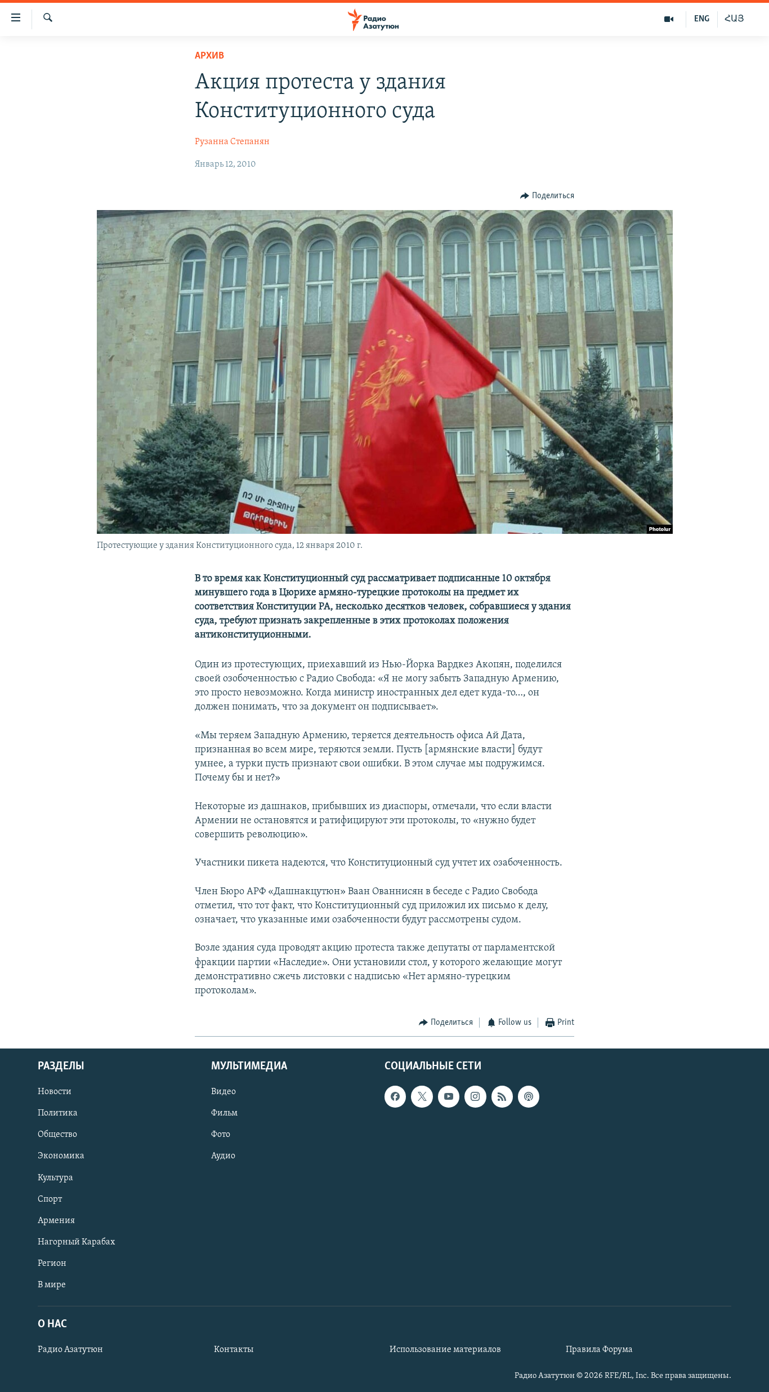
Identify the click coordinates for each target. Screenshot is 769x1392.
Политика (58, 1113)
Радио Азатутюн (70, 1349)
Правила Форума (599, 1349)
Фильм (224, 1113)
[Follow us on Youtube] (448, 1096)
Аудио (223, 1156)
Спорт (50, 1198)
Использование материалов (445, 1349)
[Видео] (669, 19)
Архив (209, 56)
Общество (57, 1134)
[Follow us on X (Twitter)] (421, 1096)
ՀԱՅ (734, 19)
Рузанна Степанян (232, 141)
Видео (223, 1091)
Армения (56, 1220)
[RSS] (502, 1096)
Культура (55, 1177)
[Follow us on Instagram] (475, 1096)
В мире (52, 1284)
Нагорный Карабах (76, 1241)
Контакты (233, 1349)
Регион (52, 1263)
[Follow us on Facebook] (395, 1096)
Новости (54, 1091)
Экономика (61, 1156)
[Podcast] (528, 1096)
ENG (701, 19)
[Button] (547, 196)
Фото (220, 1134)
